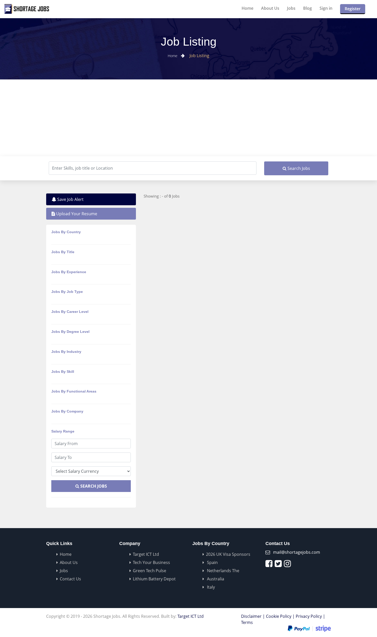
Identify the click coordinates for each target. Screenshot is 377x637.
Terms (247, 622)
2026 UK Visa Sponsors (228, 554)
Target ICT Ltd (146, 554)
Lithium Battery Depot (154, 579)
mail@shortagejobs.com (296, 552)
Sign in (326, 8)
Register (353, 9)
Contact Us (70, 579)
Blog (307, 8)
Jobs (291, 8)
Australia (215, 579)
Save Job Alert (70, 199)
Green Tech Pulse (149, 570)
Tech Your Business (151, 562)
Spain (212, 562)
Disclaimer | (253, 616)
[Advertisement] (188, 118)
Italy (210, 587)
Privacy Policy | (310, 616)
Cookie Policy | (280, 616)
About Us (270, 8)
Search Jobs (298, 168)
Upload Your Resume (76, 214)
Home (247, 8)
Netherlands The (222, 570)
